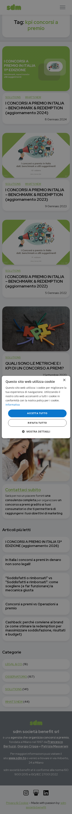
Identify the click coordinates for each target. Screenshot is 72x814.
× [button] (64, 380)
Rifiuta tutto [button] (37, 422)
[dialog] (36, 407)
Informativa (13, 405)
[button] (36, 431)
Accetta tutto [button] (37, 413)
